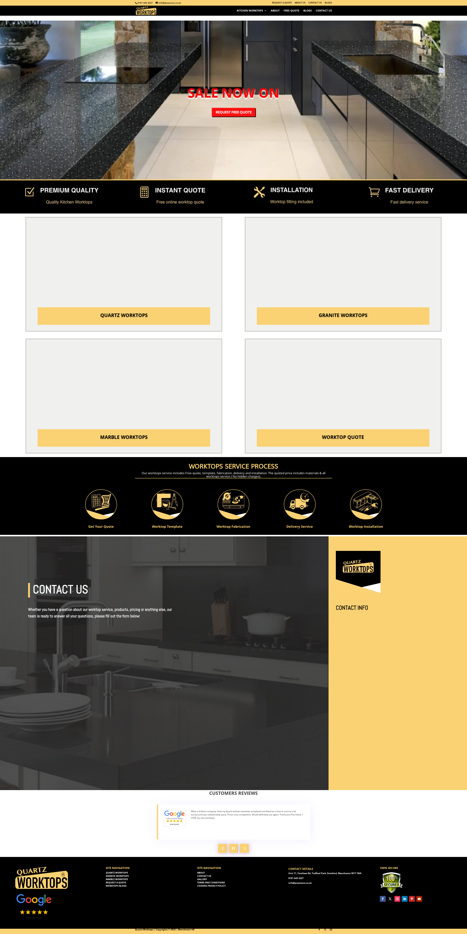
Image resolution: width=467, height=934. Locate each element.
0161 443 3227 (145, 2)
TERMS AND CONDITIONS (211, 882)
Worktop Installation (366, 526)
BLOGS (328, 3)
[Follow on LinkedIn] (405, 899)
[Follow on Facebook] (383, 899)
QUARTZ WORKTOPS (117, 872)
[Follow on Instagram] (397, 899)
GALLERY (202, 879)
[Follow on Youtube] (419, 899)
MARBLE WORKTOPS (117, 879)
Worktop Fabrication (233, 526)
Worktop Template (167, 526)
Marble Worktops (124, 437)
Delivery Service (299, 526)
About (275, 10)
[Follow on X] (390, 899)
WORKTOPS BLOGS (116, 885)
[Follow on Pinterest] (412, 899)
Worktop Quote (343, 437)
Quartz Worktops (124, 315)
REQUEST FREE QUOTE (234, 112)
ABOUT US (300, 3)
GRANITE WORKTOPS (117, 876)
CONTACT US (315, 3)
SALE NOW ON (233, 92)
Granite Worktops (343, 315)
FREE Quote (291, 10)
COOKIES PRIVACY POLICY (211, 885)
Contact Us (324, 10)
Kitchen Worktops (250, 10)
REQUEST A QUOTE (282, 3)
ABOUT (201, 872)
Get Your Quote (101, 526)
